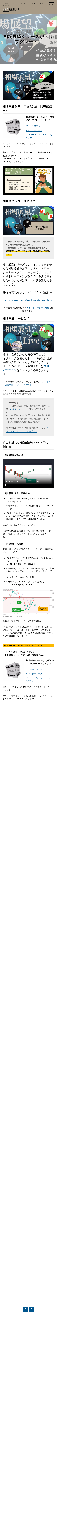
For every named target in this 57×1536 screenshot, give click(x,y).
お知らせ (11, 1299)
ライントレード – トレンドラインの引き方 (28, 1162)
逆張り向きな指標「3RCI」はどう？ (26, 1144)
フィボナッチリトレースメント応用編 (26, 1061)
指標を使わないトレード (21, 1148)
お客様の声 (12, 1249)
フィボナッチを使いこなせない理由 (25, 989)
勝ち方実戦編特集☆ (16, 1203)
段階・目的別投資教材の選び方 (19, 1268)
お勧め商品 (12, 1259)
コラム (8, 1293)
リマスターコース (34, 130)
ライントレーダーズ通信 (37, 308)
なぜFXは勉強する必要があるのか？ (23, 1274)
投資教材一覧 (13, 1210)
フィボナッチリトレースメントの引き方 (27, 1039)
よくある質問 (13, 1243)
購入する (27, 766)
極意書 (10, 1265)
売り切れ (11, 1206)
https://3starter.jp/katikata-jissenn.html (28, 300)
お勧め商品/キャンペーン (19, 1192)
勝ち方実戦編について (17, 1290)
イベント (9, 1302)
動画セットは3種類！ (16, 1271)
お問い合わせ (11, 1240)
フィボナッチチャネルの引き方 (23, 1052)
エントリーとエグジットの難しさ (24, 1134)
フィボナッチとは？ (19, 993)
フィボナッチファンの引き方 (22, 1056)
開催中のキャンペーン (17, 1262)
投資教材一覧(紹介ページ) (16, 1431)
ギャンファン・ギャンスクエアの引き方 (27, 1066)
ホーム (7, 1424)
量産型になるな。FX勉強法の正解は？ (27, 984)
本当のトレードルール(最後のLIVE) (25, 1309)
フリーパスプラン (34, 126)
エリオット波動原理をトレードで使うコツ (28, 1158)
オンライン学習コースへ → (17, 1468)
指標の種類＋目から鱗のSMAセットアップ (29, 1139)
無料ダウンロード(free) (18, 1217)
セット (10, 1199)
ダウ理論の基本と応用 (20, 1153)
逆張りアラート (17, 409)
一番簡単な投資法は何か (18, 1281)
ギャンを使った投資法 (20, 1003)
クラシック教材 (14, 1196)
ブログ (10, 1296)
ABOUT (8, 1246)
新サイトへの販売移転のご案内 (18, 1461)
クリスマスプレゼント (31, 1309)
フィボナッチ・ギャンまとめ (18, 1277)
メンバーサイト (24, 385)
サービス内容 (13, 1252)
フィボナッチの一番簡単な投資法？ (25, 998)
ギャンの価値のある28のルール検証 (26, 1070)
